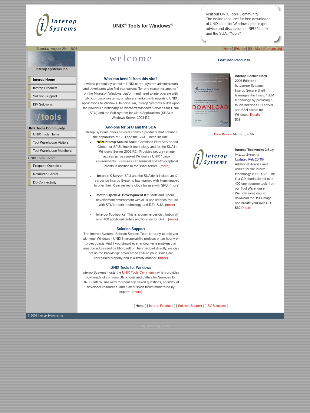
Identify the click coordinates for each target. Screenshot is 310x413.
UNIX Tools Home (46, 134)
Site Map (255, 48)
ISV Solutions (42, 104)
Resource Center (45, 174)
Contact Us (272, 48)
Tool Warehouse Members (52, 150)
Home (227, 48)
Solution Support (45, 96)
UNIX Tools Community (139, 272)
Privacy (240, 48)
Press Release (223, 134)
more (164, 166)
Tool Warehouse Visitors (51, 142)
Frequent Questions (47, 165)
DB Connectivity (45, 182)
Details (255, 114)
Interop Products (45, 88)
